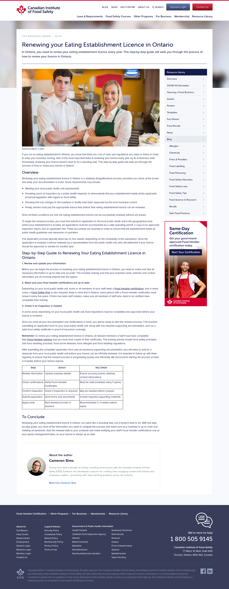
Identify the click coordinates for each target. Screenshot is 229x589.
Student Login (23, 545)
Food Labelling (177, 166)
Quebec (115, 549)
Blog (105, 7)
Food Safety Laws (178, 186)
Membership (181, 16)
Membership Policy (53, 541)
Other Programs (143, 16)
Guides (170, 99)
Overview (172, 78)
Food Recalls (173, 126)
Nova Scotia (117, 534)
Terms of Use (50, 549)
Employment (22, 541)
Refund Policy (51, 538)
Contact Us (21, 557)
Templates (172, 112)
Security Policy (51, 530)
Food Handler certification (129, 288)
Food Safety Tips (178, 193)
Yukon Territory (118, 557)
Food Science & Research (182, 199)
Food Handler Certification (31, 513)
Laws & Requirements (90, 16)
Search (159, 7)
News (114, 7)
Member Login (23, 553)
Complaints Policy (53, 534)
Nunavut (115, 537)
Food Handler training (39, 339)
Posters (171, 105)
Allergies (173, 146)
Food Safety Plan (40, 292)
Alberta (75, 537)
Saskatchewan (118, 553)
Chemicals (174, 152)
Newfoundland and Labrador (86, 553)
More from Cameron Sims (62, 483)
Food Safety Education (181, 179)
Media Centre (23, 538)
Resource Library (202, 16)
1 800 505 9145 (191, 538)
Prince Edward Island (121, 545)
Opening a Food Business (180, 92)
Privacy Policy (51, 545)
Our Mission (22, 530)
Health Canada (79, 530)
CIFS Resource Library (37, 36)
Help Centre (127, 7)
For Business (163, 16)
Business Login (23, 549)
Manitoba (76, 545)
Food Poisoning (177, 173)
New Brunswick (79, 549)
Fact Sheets (173, 119)
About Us (143, 7)
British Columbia (80, 541)
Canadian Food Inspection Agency (89, 534)
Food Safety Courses (118, 16)
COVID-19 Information (178, 85)
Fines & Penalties (178, 159)
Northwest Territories (121, 530)
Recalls (173, 206)
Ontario (115, 541)
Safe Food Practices (179, 213)
